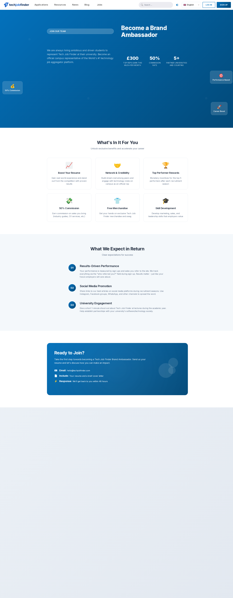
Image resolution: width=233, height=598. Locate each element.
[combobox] (157, 4)
